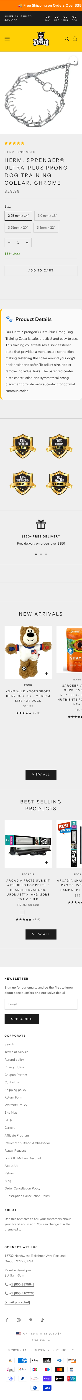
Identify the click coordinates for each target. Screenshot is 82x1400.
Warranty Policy (16, 1105)
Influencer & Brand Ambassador (27, 1143)
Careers (10, 1128)
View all (41, 775)
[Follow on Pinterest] (30, 1320)
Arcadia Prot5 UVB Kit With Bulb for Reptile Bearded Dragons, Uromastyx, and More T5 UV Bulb (28, 890)
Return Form (14, 1097)
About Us (11, 1166)
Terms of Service (16, 1052)
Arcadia (28, 874)
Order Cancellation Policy (22, 1188)
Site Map (11, 1112)
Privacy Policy (14, 1067)
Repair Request (15, 1150)
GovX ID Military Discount (23, 1158)
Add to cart (41, 270)
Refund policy (14, 1060)
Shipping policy (15, 1090)
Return (9, 1173)
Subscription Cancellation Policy (27, 1196)
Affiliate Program (17, 1135)
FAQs (9, 1120)
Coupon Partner (16, 1075)
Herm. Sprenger (20, 152)
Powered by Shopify (56, 1350)
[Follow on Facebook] (7, 1320)
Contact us (12, 1082)
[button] (15, 143)
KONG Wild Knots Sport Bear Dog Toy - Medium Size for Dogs (28, 696)
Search (9, 1044)
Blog (8, 1181)
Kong (28, 685)
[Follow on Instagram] (18, 1320)
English (39, 1340)
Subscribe (21, 1019)
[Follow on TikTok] (42, 1320)
